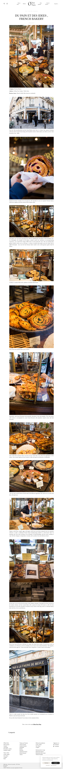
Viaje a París (18, 4)
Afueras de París (23, 744)
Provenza (21, 750)
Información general (39, 751)
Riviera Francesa (23, 753)
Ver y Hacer (6, 755)
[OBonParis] (32, 4)
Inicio (26, 11)
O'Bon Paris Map (37, 724)
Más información (53, 765)
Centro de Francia (23, 746)
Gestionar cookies (7, 750)
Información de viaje (40, 750)
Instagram (57, 744)
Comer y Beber (6, 754)
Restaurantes (35, 11)
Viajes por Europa (39, 754)
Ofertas (24, 3)
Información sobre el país (40, 753)
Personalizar (48, 765)
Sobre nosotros (6, 744)
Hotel (5, 758)
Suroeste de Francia (23, 751)
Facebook (57, 746)
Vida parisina (40, 4)
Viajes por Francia (24, 743)
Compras (5, 757)
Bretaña (21, 748)
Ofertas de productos (40, 743)
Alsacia (21, 754)
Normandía (22, 747)
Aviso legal (6, 747)
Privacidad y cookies (8, 748)
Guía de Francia (47, 4)
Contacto (5, 746)
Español (55, 3)
